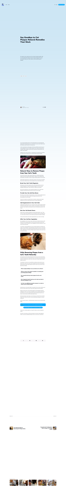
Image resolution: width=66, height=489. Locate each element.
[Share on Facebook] (44, 107)
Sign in (56, 4)
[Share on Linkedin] (45, 107)
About (9, 4)
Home (6, 4)
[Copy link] (42, 341)
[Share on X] (42, 107)
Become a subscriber (61, 4)
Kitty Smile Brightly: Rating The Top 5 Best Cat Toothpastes (33, 307)
